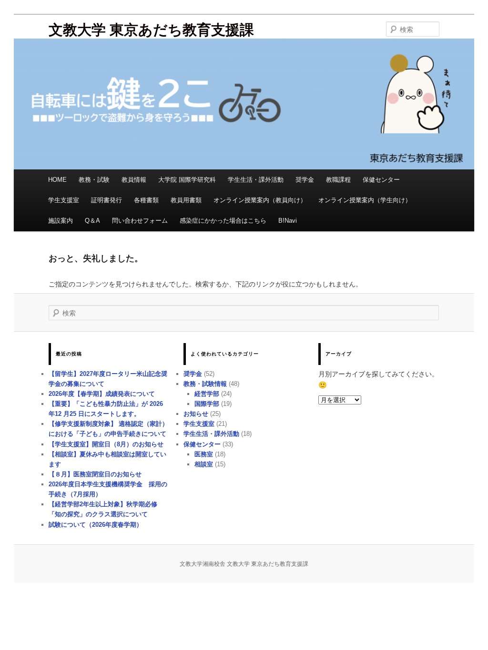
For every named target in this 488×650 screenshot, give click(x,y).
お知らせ (195, 413)
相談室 (203, 464)
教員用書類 (186, 200)
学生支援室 (63, 200)
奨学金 (304, 179)
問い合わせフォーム (140, 220)
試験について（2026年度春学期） (95, 524)
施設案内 (60, 220)
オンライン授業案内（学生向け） (364, 200)
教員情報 (134, 179)
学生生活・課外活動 (256, 179)
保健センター (381, 179)
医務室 (203, 454)
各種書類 (146, 200)
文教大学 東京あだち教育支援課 (151, 30)
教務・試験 (94, 179)
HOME (57, 179)
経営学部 (206, 393)
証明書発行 (106, 200)
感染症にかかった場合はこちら (223, 220)
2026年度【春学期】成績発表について (102, 393)
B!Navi (287, 220)
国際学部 (206, 403)
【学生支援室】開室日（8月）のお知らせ (106, 444)
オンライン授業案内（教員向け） (260, 200)
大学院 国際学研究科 (187, 179)
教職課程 (338, 179)
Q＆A (92, 220)
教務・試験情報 (205, 383)
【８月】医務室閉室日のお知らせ (95, 474)
